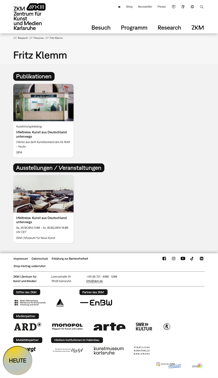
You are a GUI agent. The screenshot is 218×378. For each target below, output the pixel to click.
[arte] (109, 327)
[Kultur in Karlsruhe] (167, 327)
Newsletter (145, 6)
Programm (134, 27)
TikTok (192, 259)
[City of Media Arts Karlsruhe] (197, 366)
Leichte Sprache (173, 7)
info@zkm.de (94, 281)
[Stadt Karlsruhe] (60, 303)
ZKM (198, 27)
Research (169, 27)
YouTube (183, 259)
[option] (44, 121)
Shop (129, 6)
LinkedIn (201, 259)
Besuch (101, 27)
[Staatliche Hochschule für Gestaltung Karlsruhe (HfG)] (68, 351)
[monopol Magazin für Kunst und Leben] (67, 326)
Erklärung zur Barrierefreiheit (70, 258)
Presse (162, 6)
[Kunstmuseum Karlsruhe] (109, 351)
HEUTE (17, 360)
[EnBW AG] (96, 303)
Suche (201, 7)
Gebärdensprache (183, 7)
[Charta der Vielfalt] (168, 366)
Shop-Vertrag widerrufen (29, 266)
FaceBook (164, 259)
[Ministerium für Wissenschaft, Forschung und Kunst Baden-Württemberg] (30, 303)
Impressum (21, 258)
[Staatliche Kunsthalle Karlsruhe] (142, 351)
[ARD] (27, 327)
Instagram (173, 259)
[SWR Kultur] (144, 327)
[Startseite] (34, 16)
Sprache (192, 7)
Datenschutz (40, 258)
